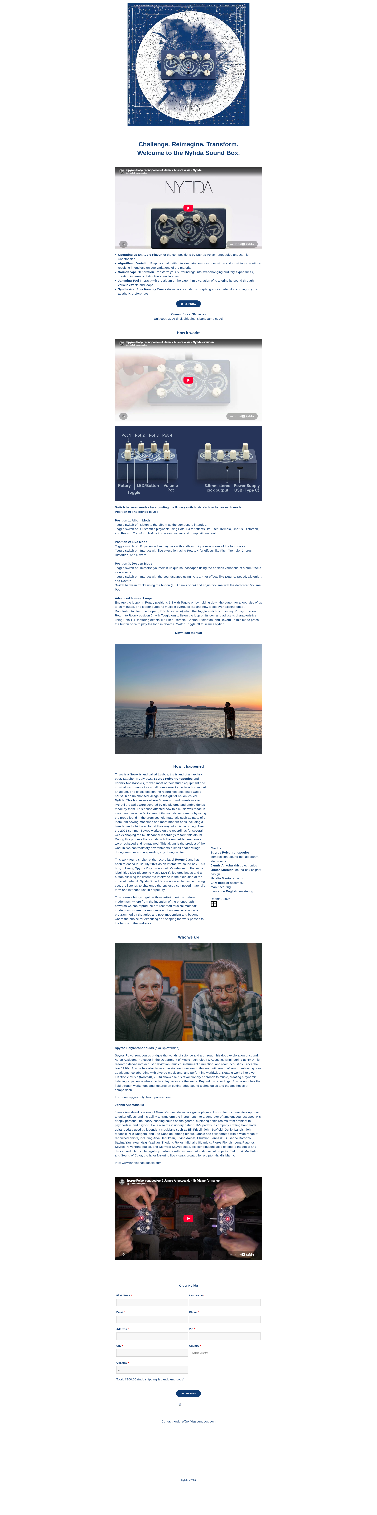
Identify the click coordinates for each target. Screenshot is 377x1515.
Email (120, 1312)
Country (195, 1345)
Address (122, 1329)
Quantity (122, 1362)
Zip (192, 1329)
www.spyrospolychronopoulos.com (146, 1097)
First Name (124, 1295)
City (119, 1345)
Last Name (196, 1295)
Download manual (188, 632)
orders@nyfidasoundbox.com (195, 1421)
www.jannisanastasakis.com (142, 1162)
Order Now (188, 304)
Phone (194, 1312)
